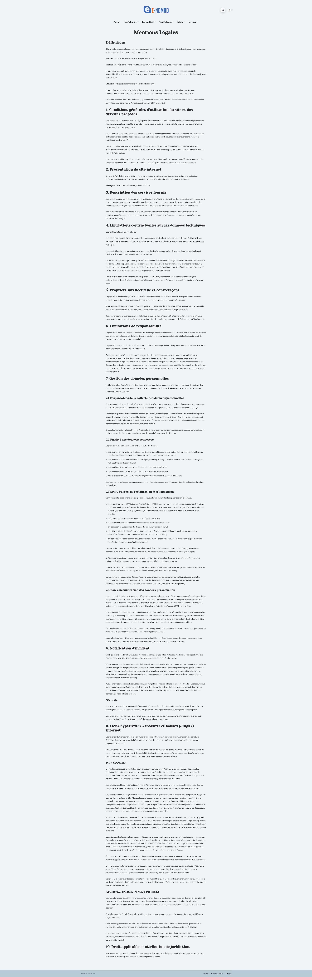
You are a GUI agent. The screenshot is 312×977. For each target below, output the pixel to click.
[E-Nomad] (156, 10)
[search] (222, 9)
